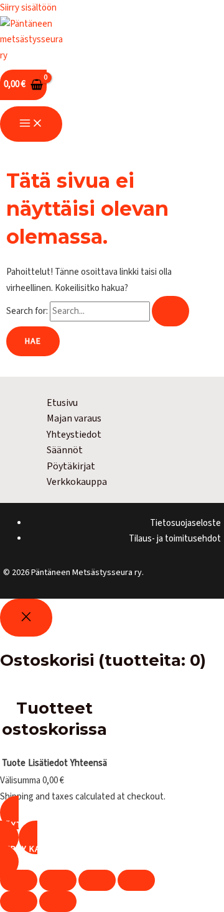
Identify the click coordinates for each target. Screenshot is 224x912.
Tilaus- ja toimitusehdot (175, 538)
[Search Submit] (170, 311)
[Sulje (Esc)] (136, 880)
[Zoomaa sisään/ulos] (18, 880)
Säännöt (65, 450)
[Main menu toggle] (31, 124)
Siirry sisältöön (28, 7)
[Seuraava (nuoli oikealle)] (58, 901)
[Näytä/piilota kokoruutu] (58, 880)
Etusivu (62, 403)
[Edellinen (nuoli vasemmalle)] (18, 901)
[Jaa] (97, 880)
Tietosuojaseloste (185, 523)
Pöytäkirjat (71, 466)
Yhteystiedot (74, 434)
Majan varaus (74, 418)
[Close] (26, 618)
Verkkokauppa (77, 482)
